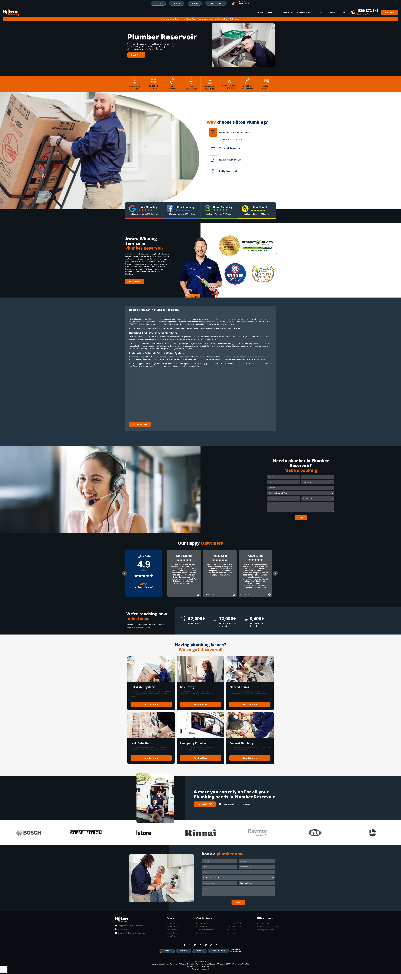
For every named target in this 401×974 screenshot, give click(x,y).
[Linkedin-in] (195, 945)
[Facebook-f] (184, 945)
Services (172, 918)
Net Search (205, 969)
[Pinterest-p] (200, 945)
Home (260, 12)
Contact (343, 12)
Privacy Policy (200, 961)
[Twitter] (205, 945)
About (270, 12)
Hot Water (285, 12)
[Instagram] (189, 945)
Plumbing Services (304, 12)
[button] (242, 132)
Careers (331, 12)
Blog (322, 12)
